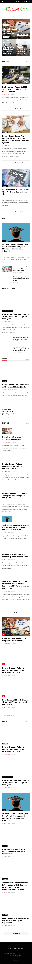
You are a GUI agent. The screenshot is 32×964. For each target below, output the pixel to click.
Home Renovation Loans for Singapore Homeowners (12, 31)
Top (16, 960)
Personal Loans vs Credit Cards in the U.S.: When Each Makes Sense (20, 268)
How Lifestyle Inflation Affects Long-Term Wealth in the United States (21, 348)
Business (5, 879)
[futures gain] (16, 8)
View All (28, 61)
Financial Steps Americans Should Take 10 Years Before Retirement (8, 412)
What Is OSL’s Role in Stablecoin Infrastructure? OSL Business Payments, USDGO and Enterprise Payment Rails (15, 584)
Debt (4, 219)
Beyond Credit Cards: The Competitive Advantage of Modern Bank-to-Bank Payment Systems (16, 139)
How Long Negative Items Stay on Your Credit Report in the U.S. (21, 278)
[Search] (29, 1)
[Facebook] (15, 108)
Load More (15, 933)
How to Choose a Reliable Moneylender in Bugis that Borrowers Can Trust (8, 47)
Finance (6, 25)
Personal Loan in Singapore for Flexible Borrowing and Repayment (15, 920)
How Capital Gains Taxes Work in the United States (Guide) (15, 385)
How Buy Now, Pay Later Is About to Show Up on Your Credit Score (15, 555)
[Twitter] (17, 108)
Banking (5, 61)
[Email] (22, 108)
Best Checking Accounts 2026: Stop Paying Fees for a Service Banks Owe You (15, 89)
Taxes (4, 359)
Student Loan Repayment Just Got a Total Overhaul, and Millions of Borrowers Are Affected (15, 247)
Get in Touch (12, 948)
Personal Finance (22, 34)
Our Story (21, 948)
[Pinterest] (20, 108)
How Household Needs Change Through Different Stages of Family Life (21, 45)
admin (5, 94)
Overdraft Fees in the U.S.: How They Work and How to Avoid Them (15, 191)
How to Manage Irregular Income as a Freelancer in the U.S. (20, 339)
